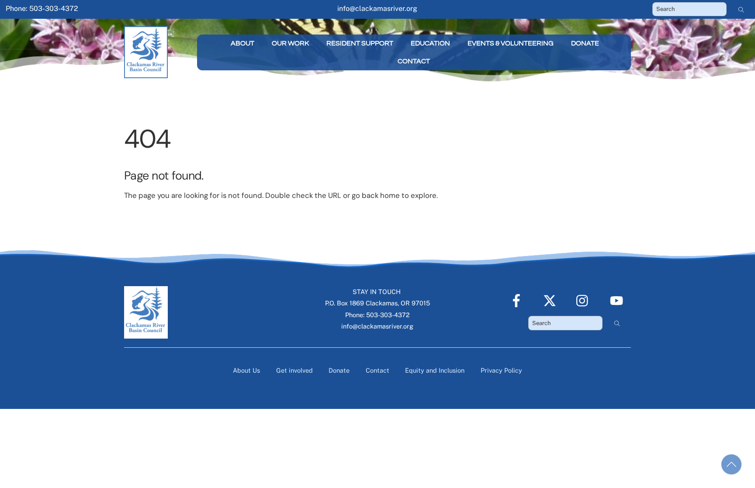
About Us (246, 370)
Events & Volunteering (511, 43)
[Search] (741, 9)
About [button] (242, 43)
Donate (585, 43)
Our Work (290, 43)
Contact (414, 61)
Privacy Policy (501, 370)
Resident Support (359, 43)
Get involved (294, 370)
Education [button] (430, 43)
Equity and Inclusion (434, 370)
